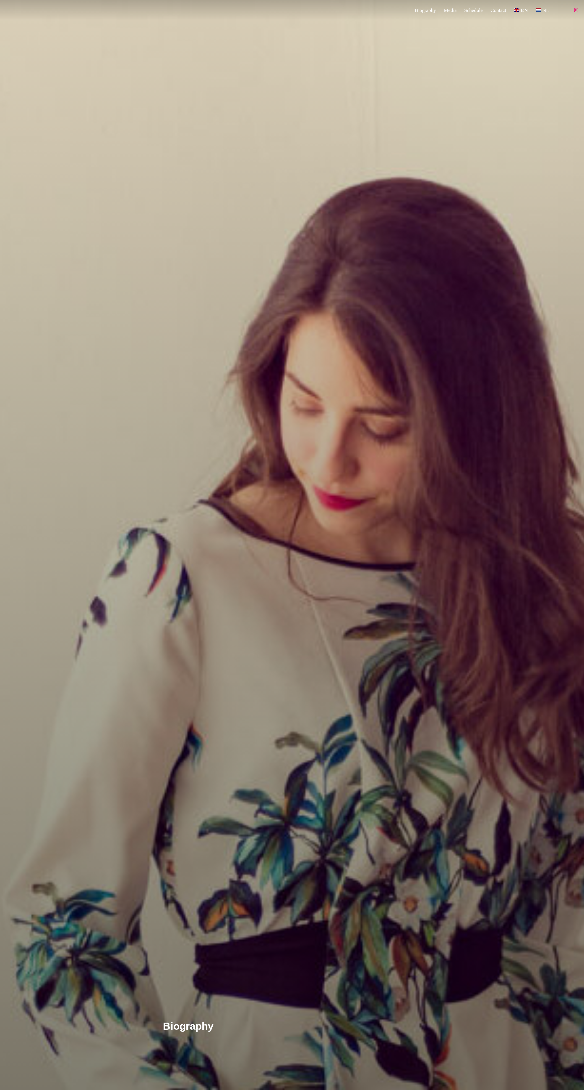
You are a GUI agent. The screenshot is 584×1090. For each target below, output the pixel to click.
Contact (498, 10)
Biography (425, 10)
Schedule (473, 10)
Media (450, 10)
